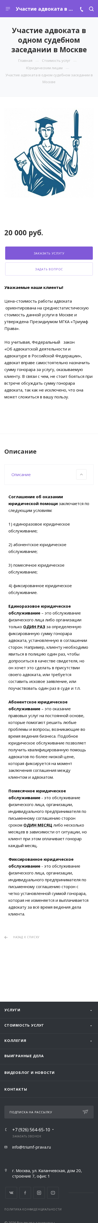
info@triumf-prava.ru (31, 1147)
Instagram (39, 1193)
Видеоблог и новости (29, 1072)
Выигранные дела (24, 1055)
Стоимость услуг (24, 1025)
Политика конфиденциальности (33, 1209)
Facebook (25, 1193)
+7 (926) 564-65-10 (31, 1130)
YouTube (53, 1193)
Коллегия (15, 1040)
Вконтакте (11, 1193)
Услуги (12, 1009)
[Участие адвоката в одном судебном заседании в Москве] (49, 153)
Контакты (15, 1089)
